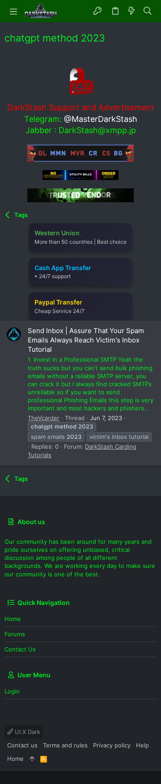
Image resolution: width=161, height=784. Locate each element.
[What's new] (131, 11)
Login (12, 691)
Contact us (20, 649)
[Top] (32, 758)
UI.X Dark (26, 731)
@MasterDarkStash (100, 119)
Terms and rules (65, 745)
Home (12, 618)
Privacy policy (112, 745)
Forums (14, 634)
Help (142, 745)
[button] (13, 11)
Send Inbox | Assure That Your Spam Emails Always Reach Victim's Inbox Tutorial (86, 340)
